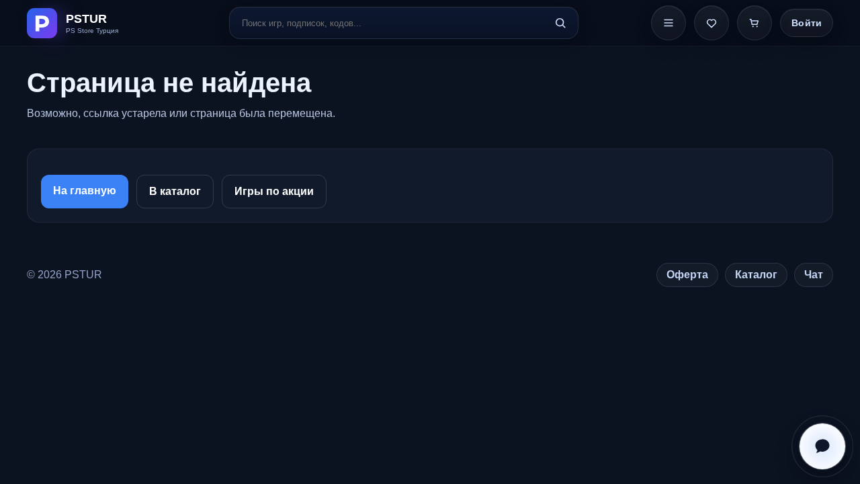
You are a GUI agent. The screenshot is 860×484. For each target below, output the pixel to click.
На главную (84, 190)
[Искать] (560, 23)
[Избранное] (711, 22)
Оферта (687, 274)
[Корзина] (754, 22)
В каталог (175, 191)
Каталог (756, 274)
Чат (813, 274)
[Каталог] (668, 22)
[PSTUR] (92, 23)
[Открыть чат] (822, 446)
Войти (806, 22)
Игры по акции (274, 191)
